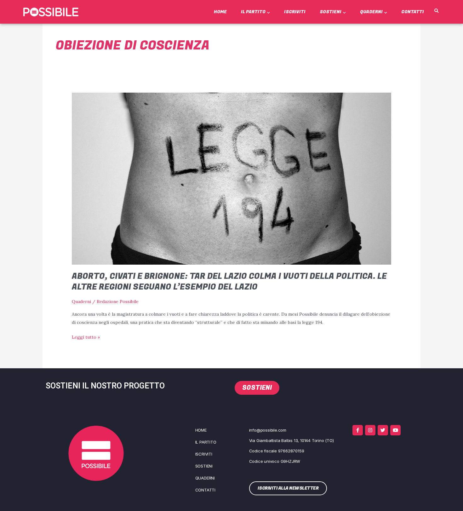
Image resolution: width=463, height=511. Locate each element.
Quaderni (371, 12)
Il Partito (253, 12)
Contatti (412, 12)
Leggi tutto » (86, 336)
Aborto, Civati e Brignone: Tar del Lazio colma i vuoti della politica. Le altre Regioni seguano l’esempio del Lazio (229, 281)
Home (220, 12)
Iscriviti (295, 12)
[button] (436, 11)
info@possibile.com (267, 430)
